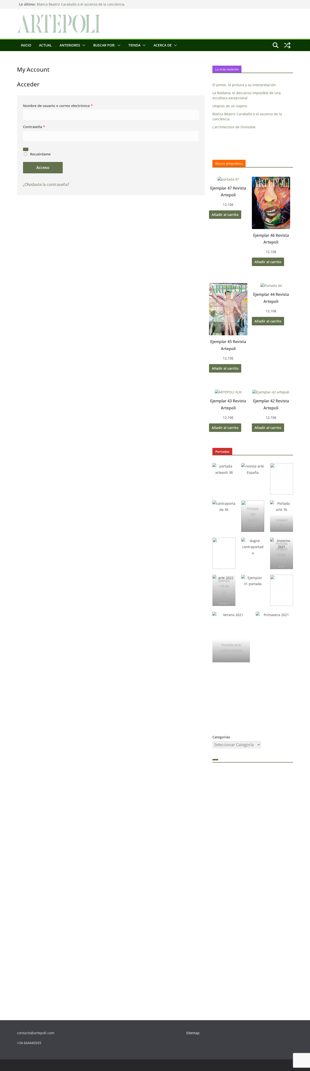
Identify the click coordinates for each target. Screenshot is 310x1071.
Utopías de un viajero (229, 106)
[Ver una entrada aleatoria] (287, 45)
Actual (45, 45)
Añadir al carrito (225, 214)
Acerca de (163, 45)
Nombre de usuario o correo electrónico (59, 106)
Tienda (134, 45)
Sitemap (193, 1033)
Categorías (221, 737)
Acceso (42, 167)
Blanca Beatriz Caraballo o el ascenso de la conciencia (80, 5)
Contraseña (35, 127)
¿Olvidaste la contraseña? (46, 184)
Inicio (26, 45)
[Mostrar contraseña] (25, 149)
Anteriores (70, 45)
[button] (82, 45)
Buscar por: (104, 45)
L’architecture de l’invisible (234, 127)
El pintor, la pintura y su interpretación (244, 85)
